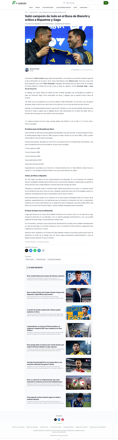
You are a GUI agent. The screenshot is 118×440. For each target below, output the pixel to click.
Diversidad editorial (68, 427)
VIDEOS (37, 7)
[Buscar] (106, 3)
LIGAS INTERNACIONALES (63, 7)
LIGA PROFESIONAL (48, 7)
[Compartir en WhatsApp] (35, 250)
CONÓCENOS (83, 7)
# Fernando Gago (40, 259)
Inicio (26, 12)
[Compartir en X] (26, 250)
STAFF (75, 7)
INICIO (31, 7)
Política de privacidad (32, 427)
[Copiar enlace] (43, 250)
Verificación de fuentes (81, 427)
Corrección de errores (55, 427)
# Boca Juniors (30, 259)
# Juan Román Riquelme (54, 259)
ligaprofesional (33, 12)
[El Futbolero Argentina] (19, 3)
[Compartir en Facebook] (30, 250)
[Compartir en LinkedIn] (39, 250)
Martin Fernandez (34, 69)
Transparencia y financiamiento (97, 427)
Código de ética (44, 427)
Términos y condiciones (18, 427)
